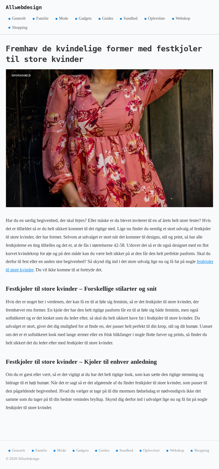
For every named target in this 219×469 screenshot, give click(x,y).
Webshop (183, 18)
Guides (107, 18)
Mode (63, 18)
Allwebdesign (24, 7)
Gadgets (85, 18)
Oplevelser (156, 18)
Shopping (19, 27)
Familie (42, 18)
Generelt (19, 18)
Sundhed (130, 18)
